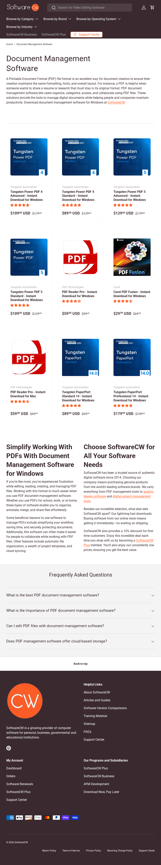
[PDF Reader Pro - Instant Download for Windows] (80, 257)
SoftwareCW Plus (54, 34)
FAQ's (87, 732)
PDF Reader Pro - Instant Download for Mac (27, 394)
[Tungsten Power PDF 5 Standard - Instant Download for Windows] (29, 257)
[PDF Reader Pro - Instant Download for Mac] (29, 357)
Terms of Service (71, 850)
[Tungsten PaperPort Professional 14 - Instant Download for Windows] (132, 357)
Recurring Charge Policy (120, 850)
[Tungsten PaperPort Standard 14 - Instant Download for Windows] (80, 357)
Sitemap (89, 724)
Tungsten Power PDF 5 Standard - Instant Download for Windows (26, 296)
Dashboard (14, 768)
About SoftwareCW (97, 692)
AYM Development (96, 784)
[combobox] (89, 8)
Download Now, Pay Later (101, 792)
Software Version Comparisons (105, 708)
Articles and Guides (97, 700)
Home (9, 44)
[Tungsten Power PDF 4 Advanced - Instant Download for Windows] (29, 157)
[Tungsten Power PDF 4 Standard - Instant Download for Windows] (80, 157)
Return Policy (49, 850)
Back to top (81, 663)
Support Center (94, 739)
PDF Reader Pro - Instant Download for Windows (79, 294)
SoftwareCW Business (21, 34)
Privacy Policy (93, 850)
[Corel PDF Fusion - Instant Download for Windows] (132, 257)
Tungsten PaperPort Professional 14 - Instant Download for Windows (130, 396)
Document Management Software (34, 44)
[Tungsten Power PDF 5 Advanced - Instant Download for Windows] (132, 157)
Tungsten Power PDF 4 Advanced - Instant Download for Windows (26, 196)
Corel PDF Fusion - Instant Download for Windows (131, 294)
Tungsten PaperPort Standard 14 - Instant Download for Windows (78, 396)
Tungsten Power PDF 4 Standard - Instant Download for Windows (78, 196)
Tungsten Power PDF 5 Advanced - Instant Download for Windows (129, 196)
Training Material (95, 716)
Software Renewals (19, 784)
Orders (10, 776)
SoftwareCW (116, 102)
